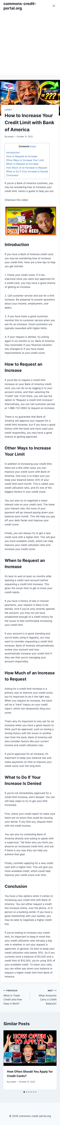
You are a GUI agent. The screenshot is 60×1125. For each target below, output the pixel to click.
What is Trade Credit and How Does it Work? (12, 997)
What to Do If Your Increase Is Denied (27, 171)
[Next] (51, 1060)
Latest (8, 110)
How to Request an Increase (21, 156)
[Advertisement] (30, 43)
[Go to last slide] (8, 1060)
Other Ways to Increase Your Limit (25, 160)
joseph (11, 136)
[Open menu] (54, 6)
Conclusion (12, 175)
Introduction (13, 152)
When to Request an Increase (22, 163)
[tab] (24, 1092)
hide (33, 146)
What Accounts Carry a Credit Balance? (48, 997)
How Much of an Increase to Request (26, 167)
